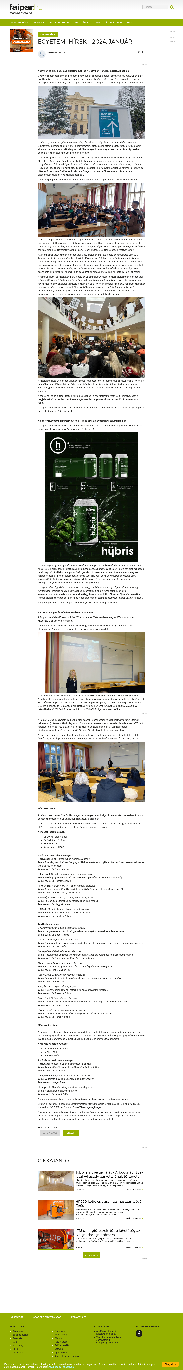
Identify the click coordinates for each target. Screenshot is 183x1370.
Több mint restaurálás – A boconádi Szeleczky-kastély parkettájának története (109, 1174)
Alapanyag (59, 1331)
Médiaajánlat (78, 1317)
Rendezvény (60, 1334)
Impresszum (16, 1317)
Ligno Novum (61, 1352)
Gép (15, 1342)
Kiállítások (82, 22)
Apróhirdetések (59, 22)
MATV (97, 22)
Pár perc (58, 1338)
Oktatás (16, 1349)
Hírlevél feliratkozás (118, 22)
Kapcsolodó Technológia (67, 1356)
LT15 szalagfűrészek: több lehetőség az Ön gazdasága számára (107, 1233)
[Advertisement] (91, 1281)
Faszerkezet (60, 1342)
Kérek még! (91, 1255)
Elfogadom (170, 1364)
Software (58, 1349)
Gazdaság (18, 1345)
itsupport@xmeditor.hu (107, 1342)
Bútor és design (20, 1335)
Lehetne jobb (50, 1133)
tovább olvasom (133, 1189)
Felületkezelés (61, 1345)
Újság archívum (20, 22)
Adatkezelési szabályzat (61, 1366)
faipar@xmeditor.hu (106, 1334)
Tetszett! (70, 1133)
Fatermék (17, 1338)
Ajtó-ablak (18, 1331)
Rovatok (39, 22)
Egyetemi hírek (47, 34)
